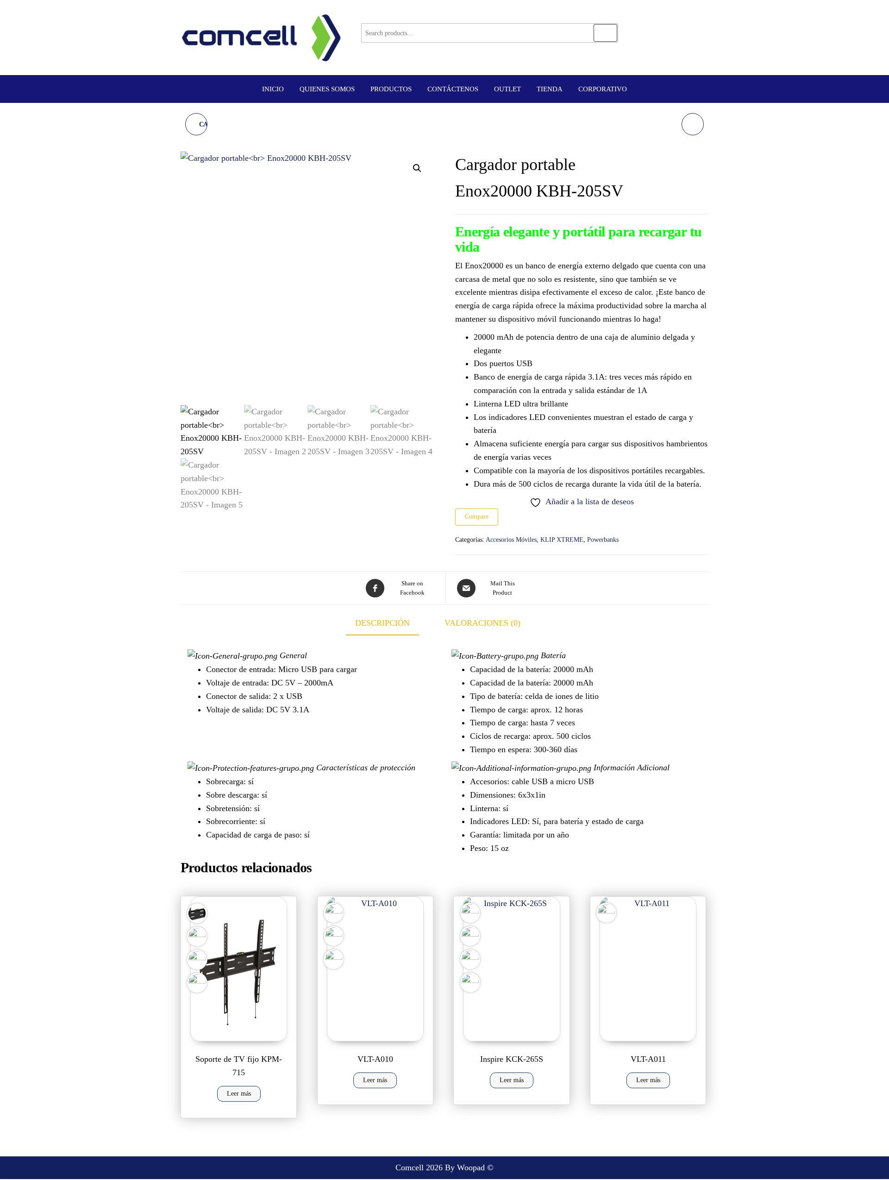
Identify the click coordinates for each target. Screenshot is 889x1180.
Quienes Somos (327, 89)
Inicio (273, 89)
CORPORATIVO (602, 89)
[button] (417, 168)
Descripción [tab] (382, 623)
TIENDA (550, 89)
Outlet (507, 89)
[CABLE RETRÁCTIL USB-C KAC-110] (693, 124)
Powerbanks (603, 539)
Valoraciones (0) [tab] (482, 623)
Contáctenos (452, 89)
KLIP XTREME (561, 539)
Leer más (239, 1093)
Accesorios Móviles (511, 539)
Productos (391, 89)
